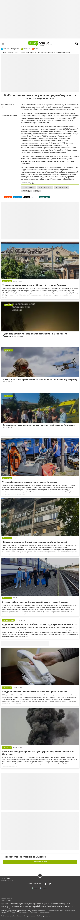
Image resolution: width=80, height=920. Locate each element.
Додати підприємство (40, 861)
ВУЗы (37, 191)
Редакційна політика (45, 916)
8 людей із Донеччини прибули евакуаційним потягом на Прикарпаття (37, 602)
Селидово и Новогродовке (15, 643)
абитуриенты (45, 187)
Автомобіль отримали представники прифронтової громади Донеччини (39, 425)
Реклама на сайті (6, 878)
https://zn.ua (27, 183)
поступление (62, 187)
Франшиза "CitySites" (7, 880)
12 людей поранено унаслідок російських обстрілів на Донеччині (34, 285)
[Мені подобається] (2, 107)
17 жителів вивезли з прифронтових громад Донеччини (30, 482)
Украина (26, 191)
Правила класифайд (33, 916)
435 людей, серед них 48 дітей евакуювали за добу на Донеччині (34, 542)
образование (29, 187)
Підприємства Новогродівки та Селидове (25, 857)
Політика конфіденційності (9, 916)
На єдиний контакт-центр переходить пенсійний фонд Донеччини (35, 691)
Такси (46, 643)
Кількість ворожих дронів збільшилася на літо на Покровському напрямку (40, 379)
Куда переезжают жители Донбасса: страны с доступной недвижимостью (39, 624)
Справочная (34, 643)
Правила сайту (21, 916)
